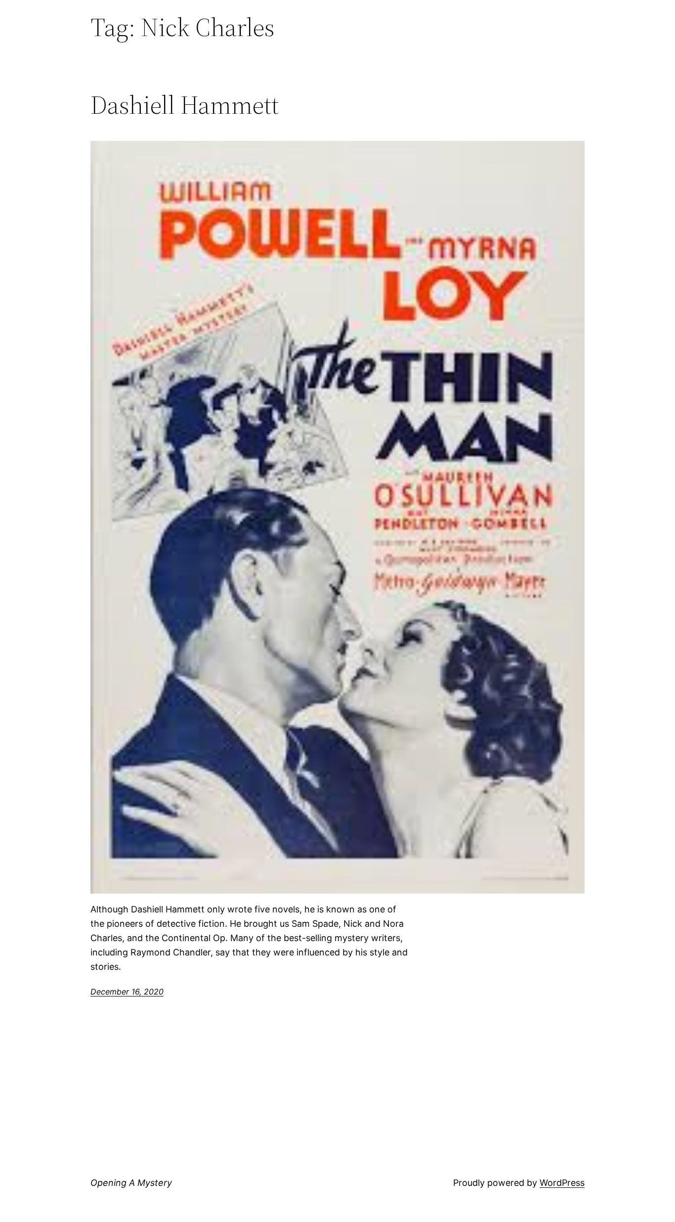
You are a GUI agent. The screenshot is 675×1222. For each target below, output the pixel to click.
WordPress (562, 1182)
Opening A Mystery (131, 1182)
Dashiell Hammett (184, 105)
